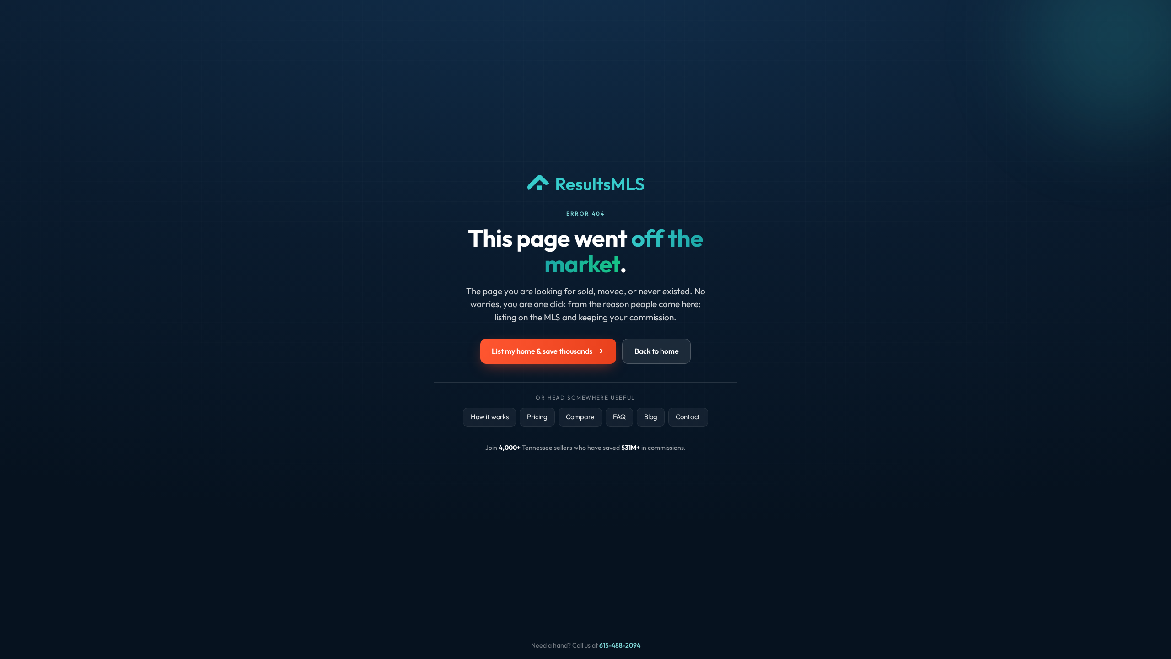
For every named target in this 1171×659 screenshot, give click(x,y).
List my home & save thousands (542, 351)
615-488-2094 (619, 645)
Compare (580, 416)
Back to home (656, 351)
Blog (650, 416)
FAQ (619, 416)
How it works (490, 416)
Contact (688, 416)
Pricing (537, 416)
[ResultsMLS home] (585, 192)
